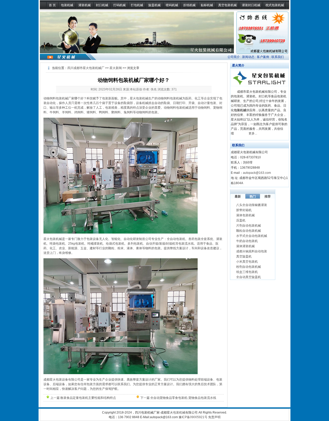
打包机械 (137, 5)
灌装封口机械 (251, 5)
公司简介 (233, 57)
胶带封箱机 (244, 210)
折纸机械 (189, 5)
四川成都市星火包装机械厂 (85, 68)
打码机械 (119, 5)
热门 (253, 196)
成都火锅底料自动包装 (251, 251)
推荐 (267, 196)
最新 (238, 196)
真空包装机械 (227, 5)
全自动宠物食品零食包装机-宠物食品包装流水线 (183, 398)
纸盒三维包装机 (247, 272)
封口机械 (102, 5)
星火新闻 (115, 68)
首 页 (52, 5)
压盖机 (240, 220)
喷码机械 (172, 5)
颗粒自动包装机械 (248, 231)
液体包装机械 (245, 215)
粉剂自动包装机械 (248, 267)
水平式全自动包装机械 (251, 236)
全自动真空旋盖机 (248, 277)
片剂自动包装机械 (248, 225)
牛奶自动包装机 (247, 241)
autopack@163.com (257, 173)
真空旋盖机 (244, 256)
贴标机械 (207, 5)
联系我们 (277, 57)
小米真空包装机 (247, 261)
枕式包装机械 (275, 5)
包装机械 (67, 5)
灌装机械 (84, 5)
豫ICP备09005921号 (193, 417)
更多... (253, 133)
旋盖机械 (154, 5)
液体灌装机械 (245, 246)
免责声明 (214, 417)
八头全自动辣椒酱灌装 (251, 205)
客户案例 (263, 57)
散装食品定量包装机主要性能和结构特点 (88, 398)
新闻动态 (248, 57)
